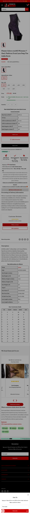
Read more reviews (15, 404)
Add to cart (15, 134)
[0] (27, 5)
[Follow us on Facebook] (2, 491)
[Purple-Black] (3, 70)
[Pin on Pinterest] (22, 239)
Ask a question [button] (15, 228)
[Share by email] (28, 239)
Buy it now (15, 145)
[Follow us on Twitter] (5, 491)
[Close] (28, 495)
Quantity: (3, 104)
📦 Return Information (14, 189)
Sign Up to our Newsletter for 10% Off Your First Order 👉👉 (15, 1)
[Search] (27, 9)
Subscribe (15, 511)
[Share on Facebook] (20, 239)
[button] (14, 400)
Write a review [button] (15, 224)
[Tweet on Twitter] (25, 239)
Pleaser (3, 61)
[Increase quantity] (15, 104)
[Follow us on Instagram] (8, 491)
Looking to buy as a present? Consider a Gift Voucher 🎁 (15, 186)
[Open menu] (2, 5)
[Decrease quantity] (8, 104)
